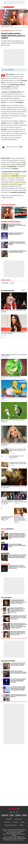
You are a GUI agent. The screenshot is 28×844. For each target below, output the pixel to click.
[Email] (13, 70)
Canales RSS (9, 819)
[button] (25, 12)
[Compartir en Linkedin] (10, 70)
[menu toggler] (2, 7)
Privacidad (15, 822)
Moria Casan (5, 282)
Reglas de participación (10, 825)
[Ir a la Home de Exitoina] (10, 7)
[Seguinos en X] (17, 812)
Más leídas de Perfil (8, 661)
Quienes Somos (18, 819)
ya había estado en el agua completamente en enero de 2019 (13, 176)
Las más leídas (6, 597)
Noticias (18, 815)
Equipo (22, 822)
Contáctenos (7, 822)
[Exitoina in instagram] (11, 812)
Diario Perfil (5, 815)
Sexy (12, 282)
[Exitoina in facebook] (14, 812)
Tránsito (21, 825)
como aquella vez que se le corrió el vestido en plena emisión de (13, 164)
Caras (11, 815)
